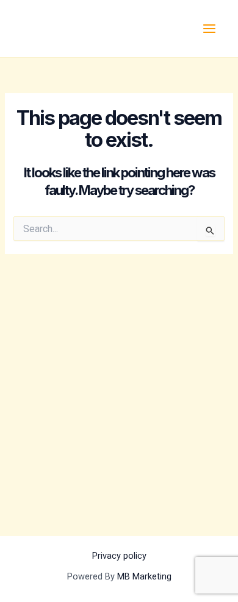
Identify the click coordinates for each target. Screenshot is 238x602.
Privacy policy (119, 555)
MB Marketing (144, 576)
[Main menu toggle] (209, 29)
